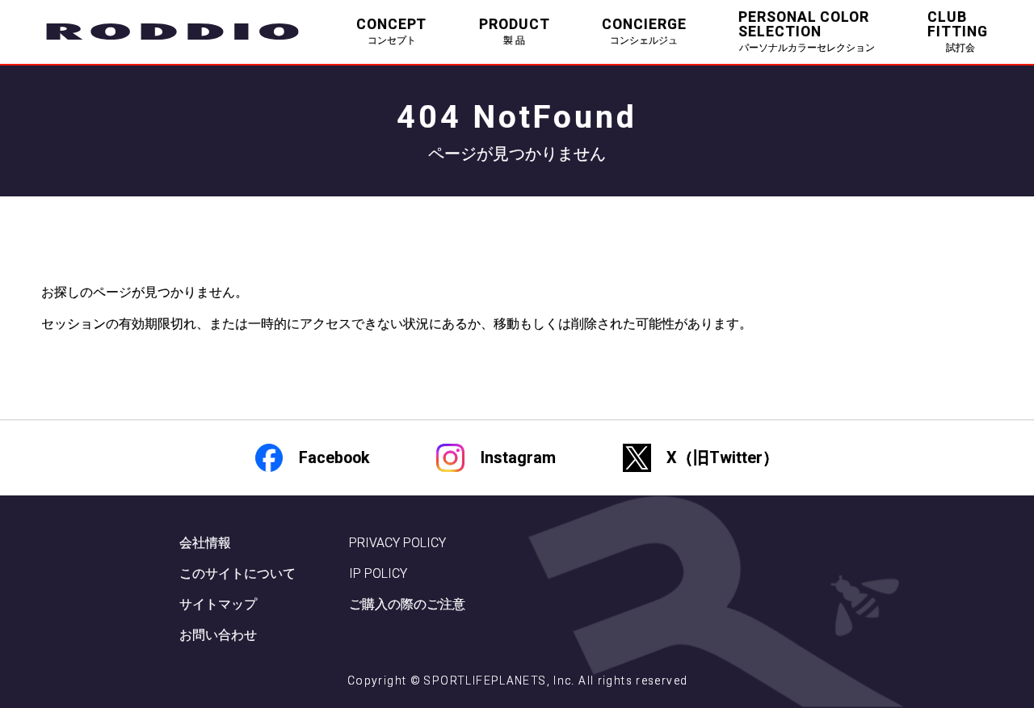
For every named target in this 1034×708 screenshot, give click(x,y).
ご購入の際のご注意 (407, 604)
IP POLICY (378, 573)
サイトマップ (218, 604)
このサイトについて (237, 573)
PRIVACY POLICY (397, 542)
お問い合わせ (218, 635)
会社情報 (205, 542)
